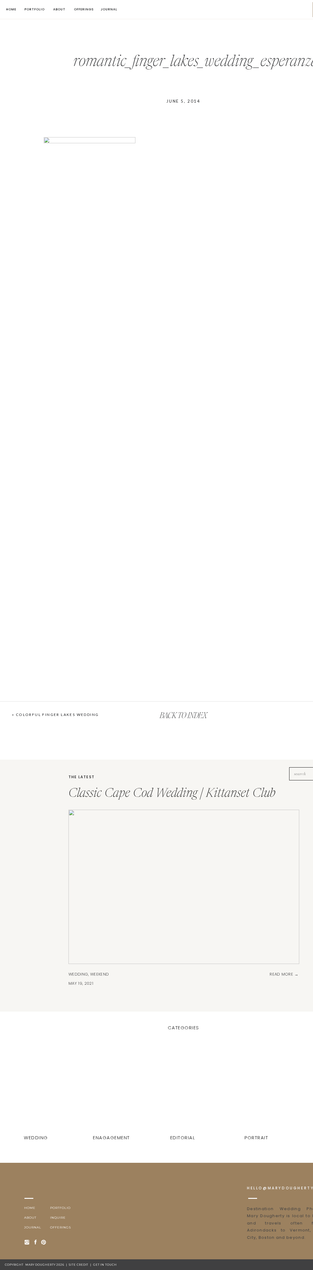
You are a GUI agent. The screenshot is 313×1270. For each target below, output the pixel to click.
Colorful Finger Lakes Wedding (57, 714)
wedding (78, 974)
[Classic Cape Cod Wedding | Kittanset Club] (36, 1088)
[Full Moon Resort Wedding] (183, 1088)
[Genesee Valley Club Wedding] (257, 1088)
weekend (99, 974)
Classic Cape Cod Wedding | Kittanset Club (171, 793)
